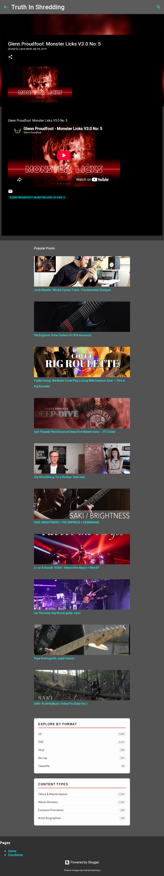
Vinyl (81, 750)
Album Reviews (81, 802)
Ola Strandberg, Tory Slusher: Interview (59, 477)
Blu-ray (81, 758)
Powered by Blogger (84, 862)
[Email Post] (10, 192)
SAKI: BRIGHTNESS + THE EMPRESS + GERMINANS (66, 522)
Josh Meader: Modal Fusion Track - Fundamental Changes (72, 290)
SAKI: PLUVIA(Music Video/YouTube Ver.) (60, 703)
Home (12, 851)
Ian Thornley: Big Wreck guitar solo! (57, 613)
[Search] (70, 7)
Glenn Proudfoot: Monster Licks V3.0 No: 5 (37, 197)
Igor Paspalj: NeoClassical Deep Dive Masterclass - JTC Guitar (75, 431)
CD (81, 734)
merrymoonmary (91, 870)
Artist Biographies (81, 818)
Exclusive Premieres (81, 810)
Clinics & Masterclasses (81, 794)
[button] (10, 57)
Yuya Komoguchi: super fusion (54, 658)
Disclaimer (15, 855)
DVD (81, 742)
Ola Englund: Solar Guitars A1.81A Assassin (62, 335)
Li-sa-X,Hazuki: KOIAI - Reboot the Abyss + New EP (66, 567)
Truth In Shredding (38, 7)
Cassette (81, 766)
